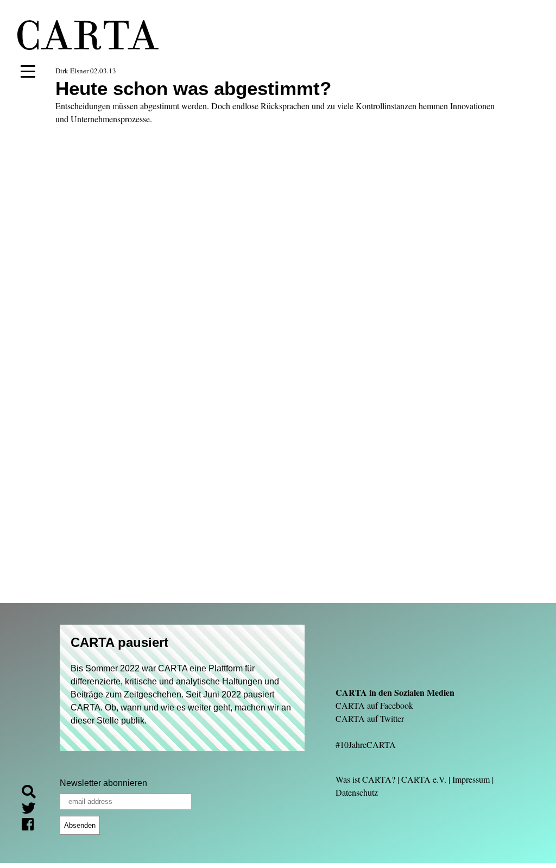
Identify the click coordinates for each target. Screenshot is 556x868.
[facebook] (32, 826)
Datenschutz (357, 792)
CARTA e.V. (423, 779)
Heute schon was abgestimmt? (193, 88)
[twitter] (33, 809)
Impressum (471, 779)
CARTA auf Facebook (374, 705)
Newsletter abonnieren (103, 783)
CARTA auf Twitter (370, 718)
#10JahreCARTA (366, 744)
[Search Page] (33, 793)
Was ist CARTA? (365, 779)
